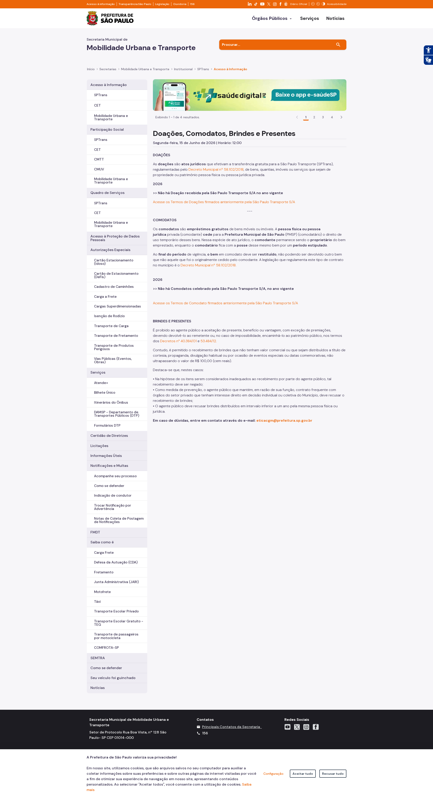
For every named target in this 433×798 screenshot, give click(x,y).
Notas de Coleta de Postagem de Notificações (119, 520)
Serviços (97, 372)
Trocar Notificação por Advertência (112, 507)
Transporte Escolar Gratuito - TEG (118, 623)
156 (192, 4)
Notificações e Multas (109, 465)
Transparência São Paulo (135, 4)
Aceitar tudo (303, 774)
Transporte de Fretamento (116, 335)
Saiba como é (102, 542)
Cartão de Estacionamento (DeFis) (116, 275)
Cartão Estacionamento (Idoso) (113, 262)
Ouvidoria (179, 4)
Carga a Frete (105, 296)
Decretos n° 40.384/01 (178, 341)
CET (97, 105)
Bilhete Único (104, 392)
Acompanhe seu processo (115, 476)
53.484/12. (208, 341)
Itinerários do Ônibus (111, 402)
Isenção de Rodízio (109, 316)
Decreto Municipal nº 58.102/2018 (216, 169)
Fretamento (103, 572)
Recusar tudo (333, 774)
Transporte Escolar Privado (116, 611)
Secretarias (107, 69)
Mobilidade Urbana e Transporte (145, 69)
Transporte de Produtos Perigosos (114, 347)
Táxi (97, 601)
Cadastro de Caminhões (114, 286)
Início (91, 69)
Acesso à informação (101, 4)
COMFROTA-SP (106, 647)
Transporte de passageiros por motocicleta (116, 636)
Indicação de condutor (112, 495)
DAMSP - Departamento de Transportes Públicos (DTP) (116, 414)
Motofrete (102, 592)
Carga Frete (104, 552)
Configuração (273, 774)
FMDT (95, 532)
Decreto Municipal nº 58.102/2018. (208, 265)
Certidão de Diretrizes (109, 435)
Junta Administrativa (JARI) (116, 582)
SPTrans (203, 69)
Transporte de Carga (111, 326)
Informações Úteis (106, 455)
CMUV (99, 169)
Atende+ (101, 383)
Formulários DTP (107, 425)
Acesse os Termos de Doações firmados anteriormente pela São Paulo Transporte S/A (224, 202)
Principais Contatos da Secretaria (231, 726)
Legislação (162, 4)
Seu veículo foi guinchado (113, 677)
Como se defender (109, 486)
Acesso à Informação (230, 69)
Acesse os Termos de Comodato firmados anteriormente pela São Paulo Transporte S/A (225, 303)
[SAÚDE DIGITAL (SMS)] (249, 94)
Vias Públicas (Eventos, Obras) (113, 360)
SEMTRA (97, 658)
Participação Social (107, 129)
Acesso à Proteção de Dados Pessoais (115, 238)
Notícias (97, 687)
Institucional (183, 69)
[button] (341, 117)
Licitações (99, 445)
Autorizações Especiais (110, 249)
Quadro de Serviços (107, 192)
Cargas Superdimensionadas (117, 306)
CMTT (99, 159)
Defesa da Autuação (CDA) (116, 562)
